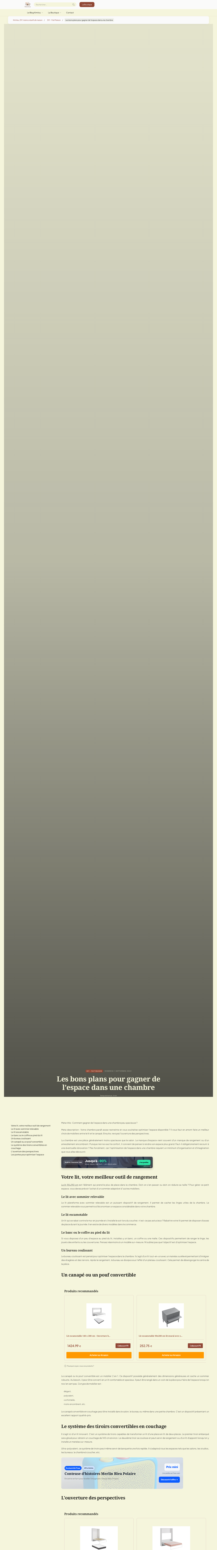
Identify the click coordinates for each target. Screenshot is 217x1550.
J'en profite (143, 1162)
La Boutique (87, 4)
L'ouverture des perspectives (25, 1151)
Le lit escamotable (20, 1132)
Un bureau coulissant (21, 1138)
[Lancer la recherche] (73, 5)
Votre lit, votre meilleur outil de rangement (30, 1125)
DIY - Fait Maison (54, 20)
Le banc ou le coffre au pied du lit (26, 1135)
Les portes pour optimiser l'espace (27, 1154)
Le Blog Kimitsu (34, 12)
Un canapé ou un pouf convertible (27, 1141)
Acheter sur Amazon (99, 1355)
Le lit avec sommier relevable (25, 1129)
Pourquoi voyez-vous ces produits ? (79, 1366)
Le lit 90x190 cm (69, 1185)
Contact (70, 12)
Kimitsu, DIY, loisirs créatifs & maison (27, 20)
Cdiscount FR (123, 1346)
